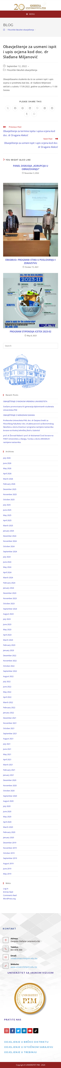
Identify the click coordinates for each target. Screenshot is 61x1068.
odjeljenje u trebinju (20, 1052)
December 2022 (9, 655)
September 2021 (10, 733)
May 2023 (7, 629)
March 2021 (8, 764)
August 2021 (8, 738)
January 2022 (8, 712)
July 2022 (6, 681)
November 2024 (10, 541)
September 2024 (10, 551)
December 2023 (9, 593)
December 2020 (9, 780)
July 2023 (6, 619)
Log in (5, 888)
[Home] (4, 29)
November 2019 (10, 848)
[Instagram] (6, 1030)
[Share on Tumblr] (27, 114)
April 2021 (7, 759)
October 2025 (8, 499)
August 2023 (8, 614)
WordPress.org (9, 898)
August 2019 (8, 863)
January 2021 (8, 775)
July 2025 (6, 505)
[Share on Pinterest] (22, 108)
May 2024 (7, 567)
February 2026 (9, 484)
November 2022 (10, 660)
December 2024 (9, 536)
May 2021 (7, 754)
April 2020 (7, 822)
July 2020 (6, 806)
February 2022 (9, 707)
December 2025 (9, 489)
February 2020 (9, 832)
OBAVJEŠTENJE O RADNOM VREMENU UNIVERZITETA (25, 401)
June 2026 (7, 463)
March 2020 (8, 827)
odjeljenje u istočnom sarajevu (28, 1047)
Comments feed (10, 895)
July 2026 (6, 458)
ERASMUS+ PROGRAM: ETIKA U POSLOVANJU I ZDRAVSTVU (30, 261)
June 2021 (7, 749)
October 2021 (8, 728)
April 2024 (7, 572)
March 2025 (8, 525)
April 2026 (7, 473)
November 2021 (10, 723)
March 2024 (8, 577)
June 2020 (7, 811)
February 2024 (9, 582)
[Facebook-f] (12, 1030)
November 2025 (10, 494)
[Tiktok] (35, 1030)
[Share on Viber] (37, 108)
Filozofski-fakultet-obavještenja (22, 70)
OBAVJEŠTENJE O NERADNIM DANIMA (19, 415)
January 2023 (8, 650)
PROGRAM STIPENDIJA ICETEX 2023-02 (30, 331)
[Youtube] (29, 1030)
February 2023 (9, 645)
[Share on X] (8, 108)
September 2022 (10, 671)
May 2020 (7, 816)
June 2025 (7, 510)
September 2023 (10, 608)
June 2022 (7, 686)
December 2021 (9, 718)
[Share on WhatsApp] (34, 114)
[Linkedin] (24, 1030)
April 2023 (7, 634)
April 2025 (7, 520)
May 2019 (7, 873)
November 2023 (10, 598)
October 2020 (8, 790)
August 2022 (8, 676)
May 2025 (7, 515)
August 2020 (8, 801)
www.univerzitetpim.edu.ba (24, 967)
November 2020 (10, 785)
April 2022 (7, 697)
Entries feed (8, 892)
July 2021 (6, 744)
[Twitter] (18, 1030)
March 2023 (8, 640)
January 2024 (8, 588)
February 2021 (9, 770)
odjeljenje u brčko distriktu (26, 1041)
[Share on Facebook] (15, 108)
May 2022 (7, 692)
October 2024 (8, 546)
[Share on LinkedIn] (30, 108)
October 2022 (8, 666)
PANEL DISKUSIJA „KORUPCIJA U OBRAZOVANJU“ (30, 167)
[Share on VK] (45, 108)
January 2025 (8, 531)
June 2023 (7, 624)
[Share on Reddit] (52, 108)
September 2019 (10, 858)
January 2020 (8, 837)
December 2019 (9, 842)
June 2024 (7, 562)
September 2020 (10, 796)
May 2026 (7, 468)
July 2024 (6, 556)
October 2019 (8, 853)
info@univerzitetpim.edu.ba (24, 958)
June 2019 (7, 868)
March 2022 (8, 702)
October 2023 (8, 603)
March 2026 (8, 479)
